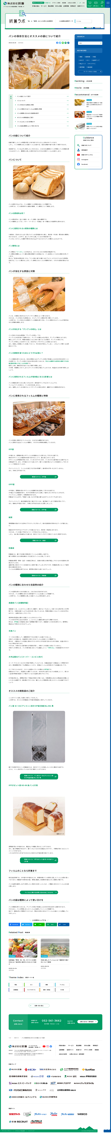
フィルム (62, 984)
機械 (47, 984)
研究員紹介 (85, 150)
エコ (31, 984)
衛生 (16, 984)
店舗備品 (15, 990)
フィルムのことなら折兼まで (26, 122)
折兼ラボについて (86, 145)
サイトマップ (31, 1130)
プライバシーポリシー (7, 1130)
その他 (62, 990)
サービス (44, 6)
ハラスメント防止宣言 (20, 1130)
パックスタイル (31, 990)
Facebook (85, 164)
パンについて (21, 100)
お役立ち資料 (72, 3)
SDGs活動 (58, 6)
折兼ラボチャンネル (87, 155)
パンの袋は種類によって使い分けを (28, 126)
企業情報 (66, 6)
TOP (10, 1038)
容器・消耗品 (46, 990)
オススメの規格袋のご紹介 (25, 117)
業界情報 (20, 43)
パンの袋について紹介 (24, 96)
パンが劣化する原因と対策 (25, 105)
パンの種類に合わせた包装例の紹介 (28, 113)
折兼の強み (36, 6)
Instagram (85, 159)
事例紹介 (73, 6)
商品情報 (51, 6)
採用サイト (81, 6)
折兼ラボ (48, 3)
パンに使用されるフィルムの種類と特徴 (29, 109)
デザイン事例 (56, 3)
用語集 (64, 3)
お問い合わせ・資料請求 (87, 1021)
